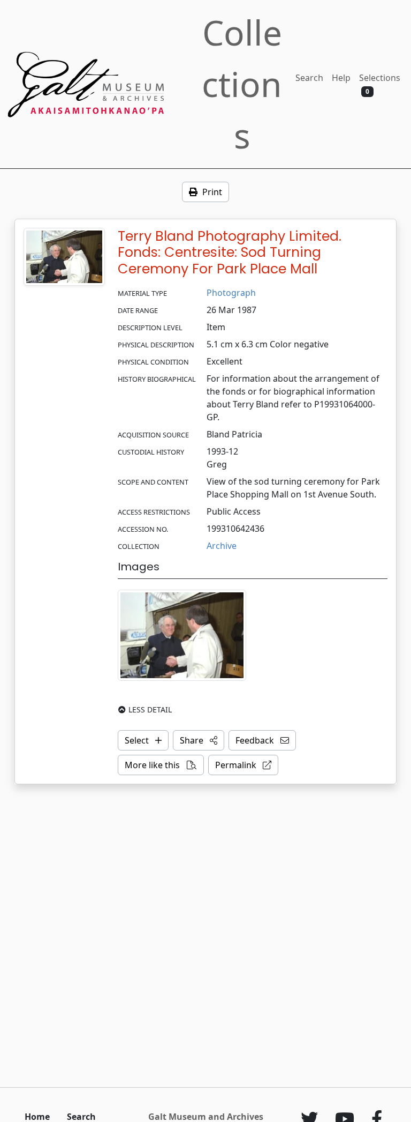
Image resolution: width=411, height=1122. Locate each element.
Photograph (231, 293)
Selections (379, 84)
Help (341, 78)
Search (309, 78)
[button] (198, 740)
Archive (222, 546)
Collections (242, 84)
